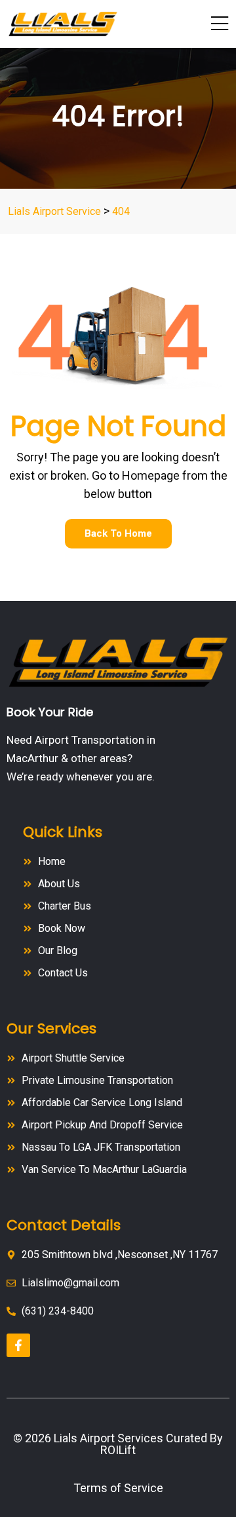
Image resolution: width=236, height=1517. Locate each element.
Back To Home (118, 533)
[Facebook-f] (18, 1345)
